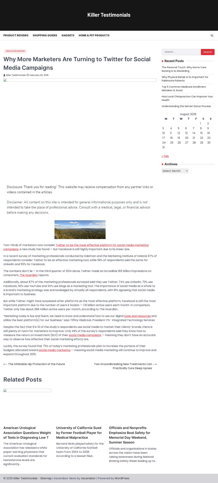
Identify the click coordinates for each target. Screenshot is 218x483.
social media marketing (54, 350)
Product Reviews (15, 35)
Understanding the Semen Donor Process (186, 106)
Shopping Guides (45, 35)
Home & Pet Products (94, 35)
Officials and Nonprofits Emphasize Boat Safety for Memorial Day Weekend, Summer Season (129, 435)
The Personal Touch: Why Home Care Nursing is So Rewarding (184, 68)
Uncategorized (15, 51)
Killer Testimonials (16, 75)
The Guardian (29, 275)
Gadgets (67, 35)
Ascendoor (88, 478)
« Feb (165, 156)
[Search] (212, 35)
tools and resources (137, 316)
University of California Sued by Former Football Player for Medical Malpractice (79, 433)
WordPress (122, 478)
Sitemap (46, 478)
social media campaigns (85, 335)
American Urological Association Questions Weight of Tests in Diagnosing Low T (27, 433)
